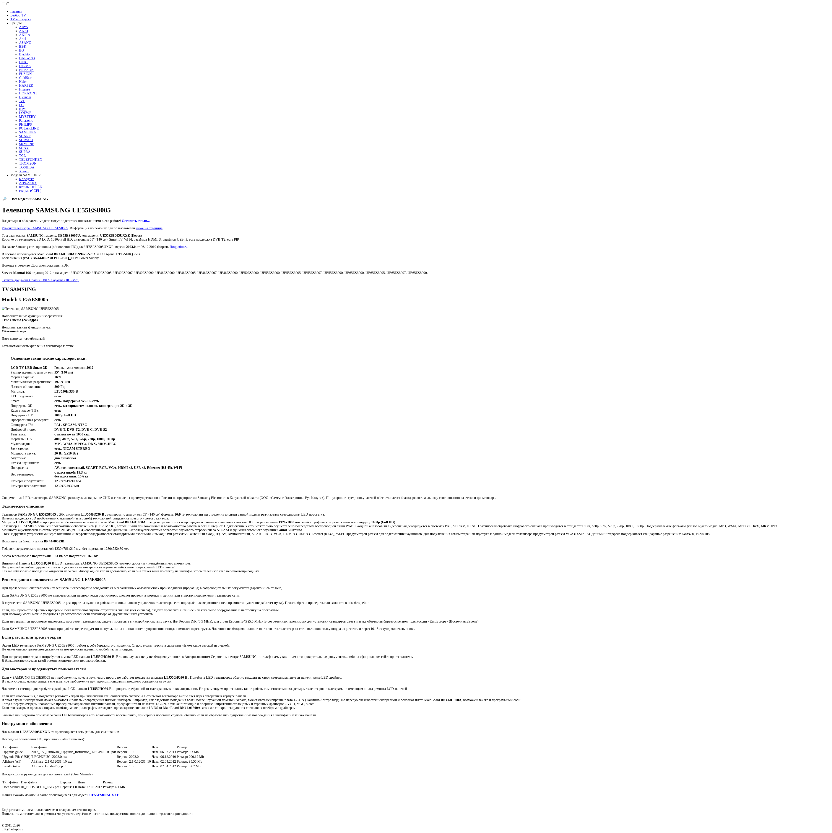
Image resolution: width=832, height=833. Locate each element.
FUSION (25, 74)
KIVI (22, 109)
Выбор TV (18, 15)
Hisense (24, 89)
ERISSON (26, 70)
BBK (22, 46)
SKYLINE (26, 144)
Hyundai (25, 97)
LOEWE (25, 113)
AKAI (23, 31)
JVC (22, 101)
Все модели (30, 199)
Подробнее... (179, 247)
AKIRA (24, 35)
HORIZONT (28, 93)
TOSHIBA (26, 167)
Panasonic (26, 120)
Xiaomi (24, 171)
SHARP (25, 136)
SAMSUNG (27, 132)
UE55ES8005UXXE (104, 795)
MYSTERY (27, 116)
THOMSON (28, 163)
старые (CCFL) (30, 190)
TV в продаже (20, 19)
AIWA (23, 27)
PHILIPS (25, 124)
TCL (22, 155)
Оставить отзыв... (136, 221)
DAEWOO (27, 58)
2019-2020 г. (28, 183)
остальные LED (30, 187)
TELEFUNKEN (30, 159)
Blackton (25, 54)
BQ (21, 50)
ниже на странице (149, 228)
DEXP (23, 62)
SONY (24, 148)
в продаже (26, 179)
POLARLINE (29, 128)
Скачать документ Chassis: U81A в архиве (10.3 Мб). (40, 280)
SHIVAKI (26, 140)
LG (21, 105)
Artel (22, 38)
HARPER (26, 85)
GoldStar (25, 77)
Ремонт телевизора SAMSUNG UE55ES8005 (35, 228)
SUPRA (25, 152)
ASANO (25, 42)
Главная (16, 11)
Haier (23, 81)
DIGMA (25, 66)
